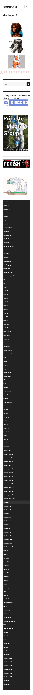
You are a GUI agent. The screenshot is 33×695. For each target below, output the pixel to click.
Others (5, 550)
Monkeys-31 (7, 513)
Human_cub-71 (8, 476)
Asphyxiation (7, 227)
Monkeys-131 (7, 662)
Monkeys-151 (7, 669)
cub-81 (5, 317)
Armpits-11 (6, 205)
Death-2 (5, 387)
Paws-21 (6, 561)
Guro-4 (5, 394)
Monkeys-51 (7, 521)
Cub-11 (5, 291)
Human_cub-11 (8, 454)
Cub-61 (5, 309)
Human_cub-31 (8, 461)
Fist (4, 380)
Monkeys (6, 502)
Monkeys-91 (7, 536)
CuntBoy (6, 339)
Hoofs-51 (6, 439)
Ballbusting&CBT (8, 246)
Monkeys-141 (7, 665)
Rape (5, 584)
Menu (27, 7)
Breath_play (7, 265)
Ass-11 (5, 224)
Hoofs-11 (6, 424)
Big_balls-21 (7, 239)
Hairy (5, 406)
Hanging (6, 417)
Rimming (6, 587)
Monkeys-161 (7, 673)
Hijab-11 (6, 636)
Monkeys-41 (7, 517)
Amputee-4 (6, 688)
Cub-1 (5, 287)
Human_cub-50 (8, 469)
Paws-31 (6, 565)
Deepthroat (6, 343)
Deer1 (5, 357)
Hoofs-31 (6, 432)
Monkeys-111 (7, 543)
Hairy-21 (6, 413)
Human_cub (7, 450)
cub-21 (5, 294)
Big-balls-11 (7, 235)
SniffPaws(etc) (8, 602)
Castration (6, 268)
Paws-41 (6, 569)
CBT (4, 279)
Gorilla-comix (7, 402)
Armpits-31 (6, 213)
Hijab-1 (5, 632)
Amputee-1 (6, 643)
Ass (4, 220)
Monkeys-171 (7, 677)
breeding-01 (7, 654)
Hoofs (5, 420)
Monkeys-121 (7, 658)
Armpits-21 (6, 209)
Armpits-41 (6, 216)
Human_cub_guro (9, 498)
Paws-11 (6, 558)
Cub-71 (5, 313)
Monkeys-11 (7, 506)
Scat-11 (5, 595)
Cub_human (7, 331)
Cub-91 (5, 320)
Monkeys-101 (7, 539)
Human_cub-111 (8, 491)
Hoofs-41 (6, 435)
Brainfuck (6, 257)
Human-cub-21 (8, 458)
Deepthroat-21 (7, 350)
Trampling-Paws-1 (9, 621)
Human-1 (6, 446)
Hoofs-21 (6, 428)
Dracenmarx (7, 376)
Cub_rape (6, 335)
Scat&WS (6, 599)
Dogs (5, 368)
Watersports (7, 625)
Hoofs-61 (6, 443)
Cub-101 (6, 324)
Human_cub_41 (8, 465)
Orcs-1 (5, 639)
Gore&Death (7, 391)
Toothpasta (7, 617)
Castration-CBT (8, 272)
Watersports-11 (8, 628)
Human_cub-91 (8, 484)
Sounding (6, 610)
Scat (4, 591)
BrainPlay (6, 253)
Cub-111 (6, 328)
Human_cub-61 (8, 472)
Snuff (5, 606)
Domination (7, 372)
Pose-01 (6, 580)
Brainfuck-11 (7, 261)
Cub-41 (5, 302)
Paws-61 (6, 576)
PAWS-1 (5, 554)
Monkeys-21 (7, 510)
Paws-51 (6, 573)
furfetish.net (10, 7)
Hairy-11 (6, 409)
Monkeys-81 (7, 532)
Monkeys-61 (7, 524)
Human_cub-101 (8, 487)
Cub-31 (5, 298)
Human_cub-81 (8, 480)
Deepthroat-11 (7, 346)
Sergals (5, 613)
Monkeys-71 (7, 528)
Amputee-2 (6, 680)
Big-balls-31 (7, 242)
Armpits (5, 201)
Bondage (6, 250)
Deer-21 (5, 365)
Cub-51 (5, 305)
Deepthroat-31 (7, 354)
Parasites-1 (6, 647)
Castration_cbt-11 (9, 276)
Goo (4, 383)
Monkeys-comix (8, 547)
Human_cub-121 (8, 495)
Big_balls (6, 231)
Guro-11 (5, 398)
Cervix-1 (6, 651)
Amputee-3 (6, 684)
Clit (4, 283)
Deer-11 (5, 361)
